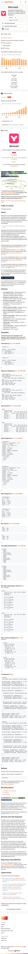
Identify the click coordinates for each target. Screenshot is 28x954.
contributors (5, 898)
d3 (12, 878)
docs (10, 343)
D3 (15, 17)
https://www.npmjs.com (7, 784)
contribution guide (14, 813)
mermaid (3, 97)
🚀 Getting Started (16, 157)
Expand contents (6, 209)
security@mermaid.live (7, 864)
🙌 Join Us (14, 159)
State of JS (4, 940)
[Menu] (2, 2)
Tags (2, 926)
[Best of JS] (8, 2)
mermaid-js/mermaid (6, 37)
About (2, 932)
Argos (2, 271)
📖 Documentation (6, 157)
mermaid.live (6, 305)
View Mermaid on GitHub (13, 909)
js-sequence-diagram (17, 884)
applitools (15, 282)
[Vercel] (17, 950)
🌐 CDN (24, 157)
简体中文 (14, 162)
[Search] (21, 2)
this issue (20, 807)
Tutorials (18, 249)
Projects (3, 924)
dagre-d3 (18, 878)
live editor (16, 343)
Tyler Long (11, 893)
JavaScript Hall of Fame (7, 930)
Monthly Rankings (5, 928)
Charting (11, 17)
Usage (6, 267)
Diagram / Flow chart (13, 20)
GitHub (20, 257)
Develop (12, 166)
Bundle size (13, 124)
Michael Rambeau (17, 946)
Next (16, 166)
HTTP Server (6, 794)
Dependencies (7, 121)
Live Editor (6, 792)
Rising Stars (4, 938)
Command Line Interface (9, 790)
